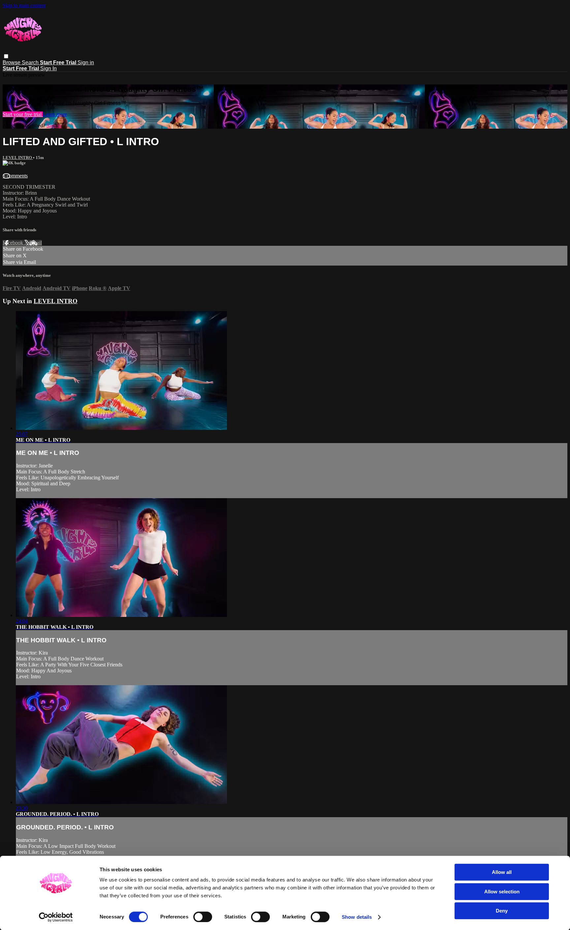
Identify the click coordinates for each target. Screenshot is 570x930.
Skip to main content (24, 5)
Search (31, 62)
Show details (357, 917)
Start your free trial (23, 114)
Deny (502, 911)
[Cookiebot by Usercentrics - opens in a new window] (56, 917)
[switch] (202, 917)
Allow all (502, 872)
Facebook (13, 242)
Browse (12, 62)
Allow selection (502, 891)
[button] (6, 56)
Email (36, 242)
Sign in (86, 62)
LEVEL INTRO (18, 157)
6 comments (15, 175)
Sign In (48, 68)
